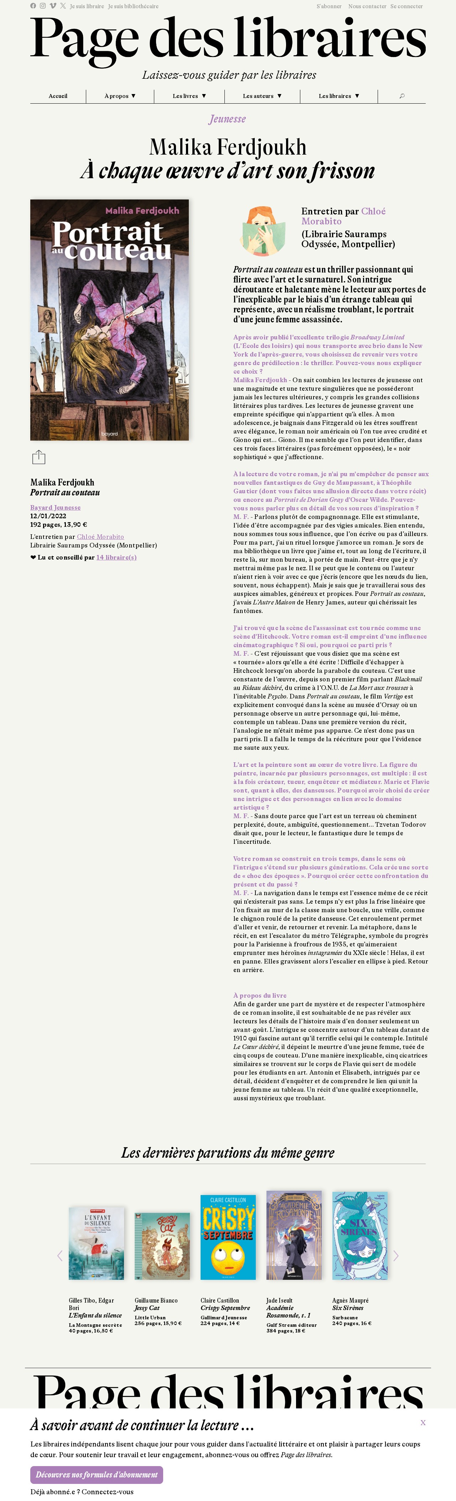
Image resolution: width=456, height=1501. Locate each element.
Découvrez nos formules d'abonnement (96, 1475)
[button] (60, 1256)
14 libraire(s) (117, 557)
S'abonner (329, 6)
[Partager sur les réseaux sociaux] (38, 459)
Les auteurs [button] (259, 96)
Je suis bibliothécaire (133, 6)
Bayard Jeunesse (55, 507)
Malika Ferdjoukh (228, 147)
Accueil (58, 96)
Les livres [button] (186, 96)
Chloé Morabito (100, 536)
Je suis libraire (87, 6)
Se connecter (406, 6)
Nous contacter (367, 6)
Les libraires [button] (335, 96)
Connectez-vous (108, 1492)
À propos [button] (117, 96)
